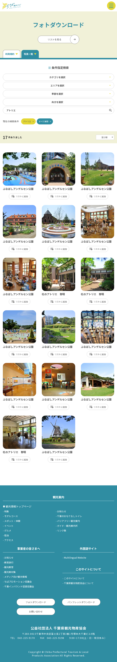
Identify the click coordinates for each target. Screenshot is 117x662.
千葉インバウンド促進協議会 (19, 586)
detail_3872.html (12, 364)
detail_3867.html (12, 311)
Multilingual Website (75, 557)
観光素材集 (10, 572)
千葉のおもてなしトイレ (69, 516)
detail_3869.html (51, 311)
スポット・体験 (12, 521)
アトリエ (27, 121)
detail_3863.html (51, 206)
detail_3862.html (90, 153)
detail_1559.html (12, 417)
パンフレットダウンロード (81, 602)
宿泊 (6, 535)
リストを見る (54, 39)
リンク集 (61, 530)
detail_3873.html (90, 206)
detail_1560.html (90, 259)
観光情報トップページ (18, 506)
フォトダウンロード (36, 602)
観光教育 (8, 567)
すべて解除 (44, 121)
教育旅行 (8, 562)
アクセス (8, 540)
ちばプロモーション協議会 (18, 581)
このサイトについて (74, 578)
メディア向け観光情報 (15, 576)
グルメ (7, 530)
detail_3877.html (90, 364)
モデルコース (11, 516)
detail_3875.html (51, 364)
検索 (110, 110)
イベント (8, 525)
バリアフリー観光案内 (68, 521)
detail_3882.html (12, 206)
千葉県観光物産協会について (79, 583)
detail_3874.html (12, 259)
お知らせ (61, 511)
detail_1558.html (51, 259)
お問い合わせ (36, 611)
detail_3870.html (90, 311)
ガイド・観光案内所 (67, 525)
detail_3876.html (51, 153)
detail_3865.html (12, 153)
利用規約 (9, 54)
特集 (6, 511)
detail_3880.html (51, 417)
